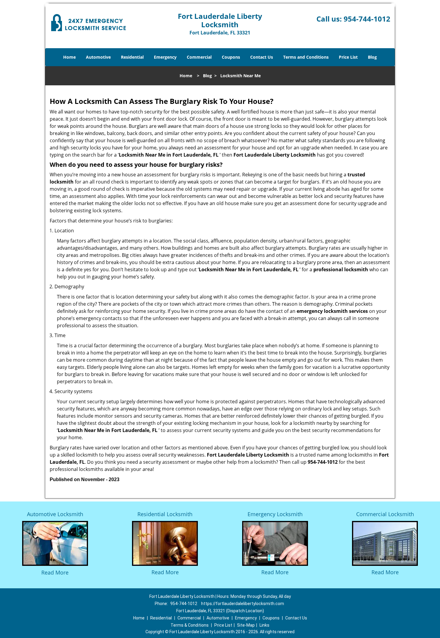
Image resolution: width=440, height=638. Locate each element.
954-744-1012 (367, 19)
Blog (372, 57)
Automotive (98, 57)
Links (264, 625)
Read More (55, 572)
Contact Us (261, 57)
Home (69, 57)
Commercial (199, 57)
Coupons (231, 57)
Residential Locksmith (164, 514)
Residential (132, 57)
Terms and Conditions (306, 57)
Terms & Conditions (190, 625)
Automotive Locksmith (55, 514)
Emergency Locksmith (275, 514)
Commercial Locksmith (385, 514)
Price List (348, 57)
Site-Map (246, 625)
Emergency (165, 57)
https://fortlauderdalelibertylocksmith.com (242, 603)
